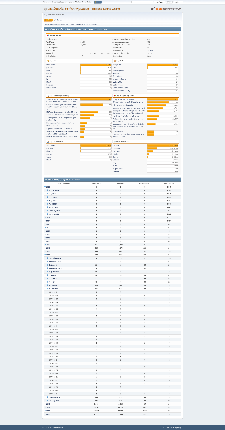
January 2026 (54, 214)
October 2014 (54, 265)
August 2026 (54, 190)
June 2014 (53, 279)
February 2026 (54, 211)
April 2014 (53, 285)
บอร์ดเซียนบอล (118, 85)
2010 (48, 414)
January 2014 (54, 401)
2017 (48, 245)
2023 (48, 224)
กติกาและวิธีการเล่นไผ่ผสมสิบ (123, 105)
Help (163, 427)
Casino (48, 76)
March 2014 (53, 289)
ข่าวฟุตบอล (117, 65)
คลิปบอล (116, 73)
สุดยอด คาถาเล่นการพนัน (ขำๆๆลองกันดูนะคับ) (62, 115)
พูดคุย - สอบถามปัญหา (120, 88)
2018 (48, 241)
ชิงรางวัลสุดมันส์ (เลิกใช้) (121, 91)
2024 (48, 221)
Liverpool (49, 70)
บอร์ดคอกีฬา (117, 82)
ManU (48, 82)
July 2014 (52, 275)
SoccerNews (50, 65)
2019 (48, 238)
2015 (48, 251)
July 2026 (52, 194)
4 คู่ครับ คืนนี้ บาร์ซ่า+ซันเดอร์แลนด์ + (59, 129)
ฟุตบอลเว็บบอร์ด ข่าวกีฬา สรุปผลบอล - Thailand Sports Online (82, 8)
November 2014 (55, 262)
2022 (48, 228)
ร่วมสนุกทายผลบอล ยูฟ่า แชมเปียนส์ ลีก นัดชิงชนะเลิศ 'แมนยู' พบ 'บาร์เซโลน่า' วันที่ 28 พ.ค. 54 (61, 106)
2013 (48, 404)
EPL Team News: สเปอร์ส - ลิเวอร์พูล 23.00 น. (61, 112)
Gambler (49, 73)
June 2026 (53, 197)
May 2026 (52, 201)
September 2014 (55, 268)
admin (115, 154)
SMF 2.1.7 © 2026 (47, 427)
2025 (48, 217)
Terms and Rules (171, 427)
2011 (48, 411)
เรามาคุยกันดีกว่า (52, 126)
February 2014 (54, 397)
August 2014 (54, 272)
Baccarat (49, 85)
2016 (48, 248)
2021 (48, 231)
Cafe (114, 67)
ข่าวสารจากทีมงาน (119, 79)
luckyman (116, 171)
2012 (48, 407)
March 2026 (53, 207)
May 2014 (52, 282)
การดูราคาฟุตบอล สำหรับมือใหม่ (124, 99)
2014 (48, 255)
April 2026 (53, 204)
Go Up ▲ (180, 427)
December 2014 (55, 258)
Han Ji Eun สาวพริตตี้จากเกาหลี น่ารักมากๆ (60, 123)
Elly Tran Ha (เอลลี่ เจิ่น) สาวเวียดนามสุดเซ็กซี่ (61, 137)
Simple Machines (58, 427)
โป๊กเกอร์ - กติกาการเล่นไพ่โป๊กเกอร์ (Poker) (128, 102)
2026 (48, 187)
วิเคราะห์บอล (117, 76)
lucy (47, 79)
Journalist (150, 50)
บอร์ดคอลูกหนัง (118, 70)
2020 (48, 234)
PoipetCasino (51, 88)
